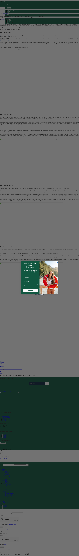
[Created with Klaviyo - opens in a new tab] (39, 294)
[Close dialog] (56, 262)
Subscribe (30, 290)
